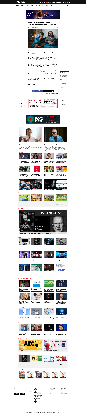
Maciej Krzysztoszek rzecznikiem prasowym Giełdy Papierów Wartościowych (61, 302)
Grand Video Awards (64, 393)
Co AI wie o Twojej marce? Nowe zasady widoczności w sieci (24, 162)
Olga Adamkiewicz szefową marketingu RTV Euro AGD (36, 302)
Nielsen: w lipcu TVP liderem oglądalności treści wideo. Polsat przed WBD (24, 248)
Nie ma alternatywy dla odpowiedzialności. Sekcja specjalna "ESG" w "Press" (48, 289)
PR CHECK (46, 5)
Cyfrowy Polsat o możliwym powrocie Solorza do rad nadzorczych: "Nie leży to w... (49, 248)
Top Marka (63, 391)
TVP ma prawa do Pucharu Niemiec (48, 175)
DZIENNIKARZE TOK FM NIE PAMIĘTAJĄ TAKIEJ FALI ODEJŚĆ (34, 233)
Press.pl (62, 390)
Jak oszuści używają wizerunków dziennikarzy (53, 189)
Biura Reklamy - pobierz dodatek (60, 364)
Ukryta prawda (31, 88)
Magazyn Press (23, 208)
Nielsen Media (37, 88)
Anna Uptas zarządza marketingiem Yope (47, 302)
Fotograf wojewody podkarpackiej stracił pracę (61, 273)
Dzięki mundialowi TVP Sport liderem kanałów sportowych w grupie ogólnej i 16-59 (63, 105)
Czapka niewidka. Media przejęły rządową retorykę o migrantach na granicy (64, 98)
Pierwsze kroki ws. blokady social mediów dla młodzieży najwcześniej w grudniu (36, 318)
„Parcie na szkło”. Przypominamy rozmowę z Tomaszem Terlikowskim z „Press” (35, 334)
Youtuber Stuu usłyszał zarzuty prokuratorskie (48, 260)
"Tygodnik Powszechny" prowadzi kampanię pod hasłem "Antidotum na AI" (35, 175)
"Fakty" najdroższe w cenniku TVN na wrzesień (63, 73)
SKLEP (32, 5)
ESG (42, 5)
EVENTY (22, 5)
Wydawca (51, 390)
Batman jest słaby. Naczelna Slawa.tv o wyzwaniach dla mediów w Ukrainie (24, 333)
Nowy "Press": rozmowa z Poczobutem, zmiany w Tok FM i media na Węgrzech (36, 248)
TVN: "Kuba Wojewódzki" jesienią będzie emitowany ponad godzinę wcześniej (64, 75)
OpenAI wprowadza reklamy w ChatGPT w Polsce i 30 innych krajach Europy (24, 318)
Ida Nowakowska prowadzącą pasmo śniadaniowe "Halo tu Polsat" (24, 261)
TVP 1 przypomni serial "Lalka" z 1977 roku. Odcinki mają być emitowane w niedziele (63, 94)
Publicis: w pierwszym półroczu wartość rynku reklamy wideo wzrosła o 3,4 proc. (61, 289)
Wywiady (21, 323)
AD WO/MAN (21, 350)
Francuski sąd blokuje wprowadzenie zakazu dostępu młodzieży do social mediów (49, 318)
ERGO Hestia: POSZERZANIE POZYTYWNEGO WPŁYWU (48, 203)
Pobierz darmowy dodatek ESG (36, 364)
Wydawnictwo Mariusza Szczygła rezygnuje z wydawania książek (55, 145)
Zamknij (59, 412)
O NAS (51, 5)
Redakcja (51, 389)
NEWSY (17, 5)
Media (20, 237)
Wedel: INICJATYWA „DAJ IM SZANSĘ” (36, 203)
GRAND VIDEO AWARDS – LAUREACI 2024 (51, 350)
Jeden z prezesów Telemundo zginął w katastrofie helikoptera (61, 248)
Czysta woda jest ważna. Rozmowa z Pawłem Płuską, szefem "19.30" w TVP (48, 333)
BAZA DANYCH (37, 5)
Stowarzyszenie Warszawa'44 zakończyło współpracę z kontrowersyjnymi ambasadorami (24, 290)
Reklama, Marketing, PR (26, 279)
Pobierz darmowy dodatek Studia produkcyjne (48, 364)
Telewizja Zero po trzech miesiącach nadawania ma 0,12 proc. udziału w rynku (63, 79)
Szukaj (68, 5)
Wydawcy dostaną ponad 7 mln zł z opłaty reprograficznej (36, 273)
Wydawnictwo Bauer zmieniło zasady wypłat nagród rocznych (61, 162)
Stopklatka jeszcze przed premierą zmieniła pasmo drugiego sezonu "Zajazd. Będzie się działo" (63, 86)
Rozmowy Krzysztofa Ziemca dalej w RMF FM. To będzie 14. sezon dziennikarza (49, 162)
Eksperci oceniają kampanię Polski (26, 189)
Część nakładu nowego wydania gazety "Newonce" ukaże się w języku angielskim (24, 175)
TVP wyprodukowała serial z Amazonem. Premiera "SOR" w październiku (63, 83)
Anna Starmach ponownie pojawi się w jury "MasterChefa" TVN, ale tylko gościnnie (64, 101)
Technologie (22, 307)
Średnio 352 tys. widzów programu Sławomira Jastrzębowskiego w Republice (63, 90)
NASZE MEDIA (27, 5)
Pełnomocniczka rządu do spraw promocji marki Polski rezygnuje (29, 145)
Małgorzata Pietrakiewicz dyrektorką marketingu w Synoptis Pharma (23, 302)
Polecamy (21, 354)
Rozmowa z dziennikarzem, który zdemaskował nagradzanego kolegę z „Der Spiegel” (61, 334)
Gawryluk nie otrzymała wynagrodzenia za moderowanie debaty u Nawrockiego (35, 163)
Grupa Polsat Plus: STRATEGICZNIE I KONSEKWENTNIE (59, 204)
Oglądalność (41, 88)
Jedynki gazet (22, 370)
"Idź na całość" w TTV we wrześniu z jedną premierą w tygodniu (61, 175)
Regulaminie (41, 413)
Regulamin (51, 394)
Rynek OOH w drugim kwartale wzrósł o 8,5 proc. (36, 289)
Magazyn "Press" (64, 389)
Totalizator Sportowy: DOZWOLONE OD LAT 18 (23, 203)
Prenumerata (52, 391)
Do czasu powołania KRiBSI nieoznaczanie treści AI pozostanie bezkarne (60, 318)
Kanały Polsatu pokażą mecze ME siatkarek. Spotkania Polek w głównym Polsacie (36, 261)
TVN (34, 88)
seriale (44, 88)
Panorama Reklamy (64, 392)
